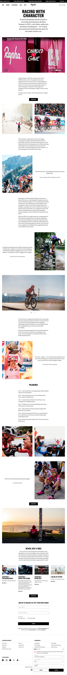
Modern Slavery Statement (56, 645)
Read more (4, 582)
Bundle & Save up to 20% (51, 1)
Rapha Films (33, 99)
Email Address (21, 607)
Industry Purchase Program (40, 647)
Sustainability (53, 643)
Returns (20, 643)
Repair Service (21, 645)
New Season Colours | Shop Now (35, 1)
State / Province (38, 659)
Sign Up (33, 623)
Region (36, 655)
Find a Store (4, 643)
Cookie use (43, 629)
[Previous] (5, 294)
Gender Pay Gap (54, 647)
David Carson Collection (19, 1)
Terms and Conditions (43, 628)
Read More (53, 581)
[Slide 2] (32, 312)
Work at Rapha (37, 645)
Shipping (4, 647)
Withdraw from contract (6, 648)
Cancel (41, 670)
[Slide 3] (34, 312)
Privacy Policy (32, 629)
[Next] (61, 294)
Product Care (21, 647)
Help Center (4, 645)
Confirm (56, 670)
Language (37, 664)
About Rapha (37, 643)
